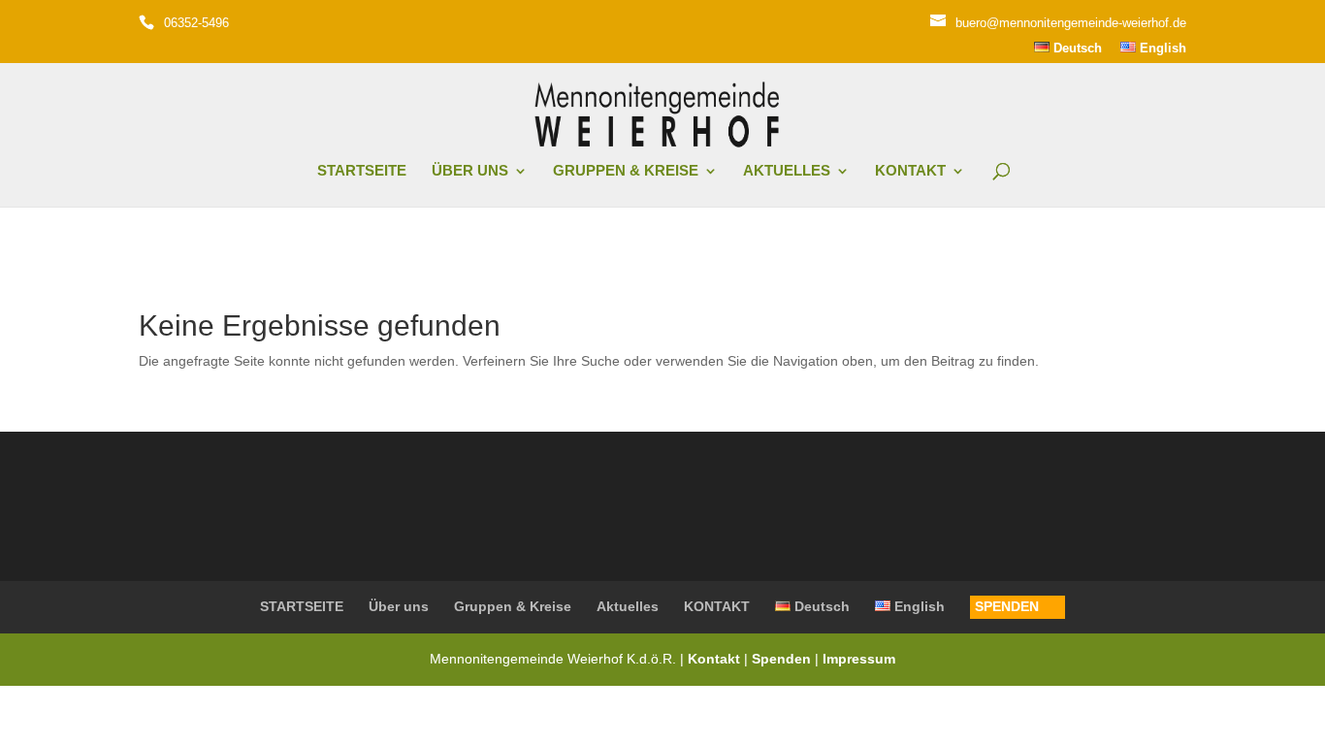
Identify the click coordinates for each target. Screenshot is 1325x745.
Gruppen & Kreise (625, 171)
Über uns (470, 171)
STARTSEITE (361, 171)
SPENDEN (1007, 606)
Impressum (859, 658)
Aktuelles (786, 171)
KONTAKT (910, 171)
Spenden (781, 658)
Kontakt (716, 658)
